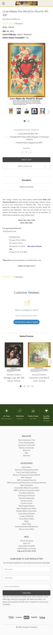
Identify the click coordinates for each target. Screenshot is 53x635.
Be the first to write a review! (26, 322)
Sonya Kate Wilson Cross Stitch (27, 488)
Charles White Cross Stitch (26, 511)
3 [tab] (28, 386)
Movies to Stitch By (26, 448)
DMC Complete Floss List (26, 480)
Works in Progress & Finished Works (26, 475)
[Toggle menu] (3, 3)
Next (48, 111)
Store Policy (26, 524)
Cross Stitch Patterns (26, 514)
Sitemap (26, 456)
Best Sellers (26, 467)
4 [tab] (32, 386)
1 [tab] (25, 121)
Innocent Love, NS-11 (39, 378)
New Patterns (26, 478)
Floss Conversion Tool (26, 440)
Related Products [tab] (27, 336)
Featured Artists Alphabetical (26, 527)
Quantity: (26, 148)
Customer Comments (26, 445)
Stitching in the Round (26, 496)
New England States (26, 506)
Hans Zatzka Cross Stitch (26, 508)
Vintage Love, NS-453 (14, 378)
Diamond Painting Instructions (26, 470)
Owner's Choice (27, 501)
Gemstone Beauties (26, 498)
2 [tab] (28, 121)
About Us (26, 450)
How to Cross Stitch (26, 529)
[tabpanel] (11, 111)
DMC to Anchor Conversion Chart (26, 490)
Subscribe (26, 593)
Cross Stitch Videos (26, 519)
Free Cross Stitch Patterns (26, 472)
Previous (4, 111)
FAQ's (26, 521)
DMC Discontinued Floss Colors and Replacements (26, 483)
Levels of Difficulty (26, 516)
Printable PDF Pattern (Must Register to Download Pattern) (29, 138)
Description (26, 180)
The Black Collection (26, 493)
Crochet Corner (26, 503)
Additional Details (27, 187)
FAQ (26, 453)
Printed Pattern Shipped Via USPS (29, 143)
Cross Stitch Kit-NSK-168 (28, 134)
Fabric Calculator (26, 485)
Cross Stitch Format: (26, 130)
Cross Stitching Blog (26, 443)
